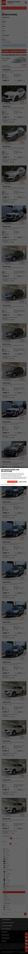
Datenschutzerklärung (5, 484)
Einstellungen (22, 481)
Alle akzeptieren (12, 481)
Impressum (13, 484)
